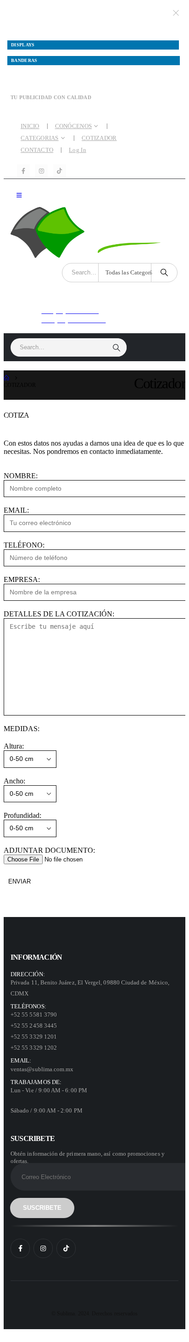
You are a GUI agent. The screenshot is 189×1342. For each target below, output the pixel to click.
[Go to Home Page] (6, 378)
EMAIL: (16, 510)
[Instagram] (41, 170)
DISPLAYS (23, 44)
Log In (77, 150)
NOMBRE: (21, 476)
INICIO (30, 126)
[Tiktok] (59, 170)
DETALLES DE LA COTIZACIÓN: (59, 614)
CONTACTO (37, 150)
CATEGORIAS (40, 138)
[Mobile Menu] (19, 195)
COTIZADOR (99, 138)
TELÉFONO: (24, 545)
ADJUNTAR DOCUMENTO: (49, 850)
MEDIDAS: (21, 729)
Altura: (14, 746)
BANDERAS (24, 60)
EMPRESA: (22, 579)
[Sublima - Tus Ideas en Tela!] (94, 232)
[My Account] (119, 308)
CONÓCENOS (73, 126)
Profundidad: (22, 815)
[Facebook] (23, 170)
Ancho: (14, 781)
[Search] (164, 272)
